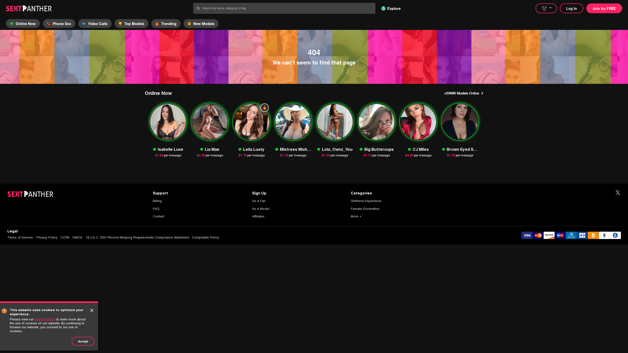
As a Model (260, 209)
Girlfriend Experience (366, 201)
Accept (83, 341)
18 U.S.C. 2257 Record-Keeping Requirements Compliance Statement (137, 237)
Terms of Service (20, 237)
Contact (158, 216)
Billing (157, 201)
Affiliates (258, 216)
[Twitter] (618, 193)
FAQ (156, 209)
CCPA (65, 237)
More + (356, 216)
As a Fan (258, 201)
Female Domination (365, 209)
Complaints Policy (205, 237)
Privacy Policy (46, 237)
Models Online (461, 93)
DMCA (77, 237)
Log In (571, 8)
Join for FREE (604, 8)
